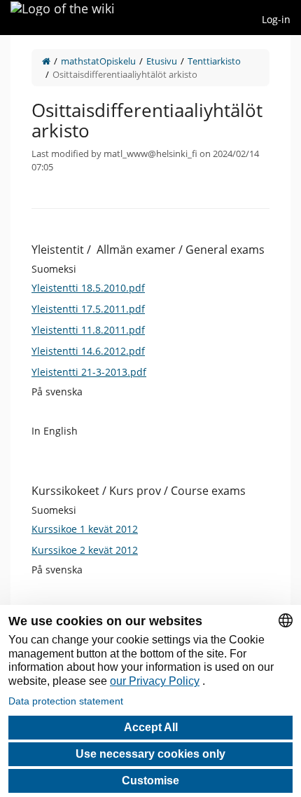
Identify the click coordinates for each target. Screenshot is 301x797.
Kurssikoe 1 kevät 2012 (84, 529)
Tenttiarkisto (214, 61)
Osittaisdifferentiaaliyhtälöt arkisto (124, 74)
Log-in (276, 19)
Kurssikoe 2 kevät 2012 (84, 550)
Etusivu (161, 61)
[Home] (46, 61)
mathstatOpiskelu (98, 61)
